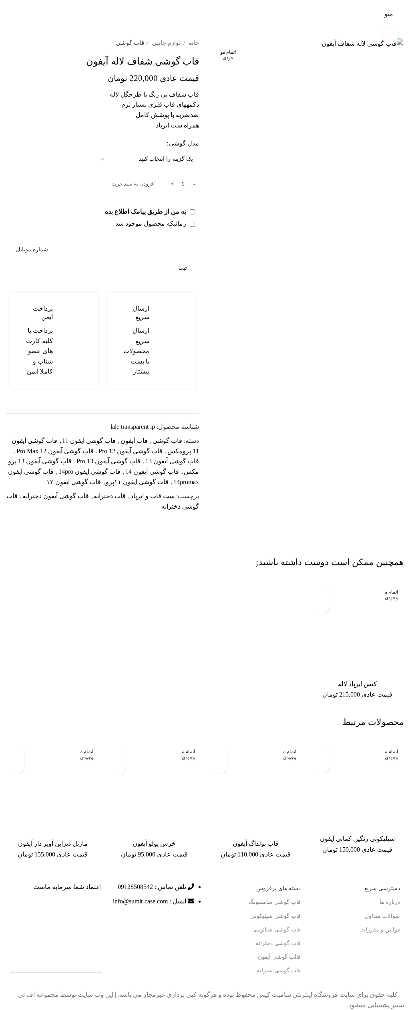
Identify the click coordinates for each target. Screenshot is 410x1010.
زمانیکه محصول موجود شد (151, 223)
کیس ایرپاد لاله (357, 684)
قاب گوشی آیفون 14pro (89, 471)
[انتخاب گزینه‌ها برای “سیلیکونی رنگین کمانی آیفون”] (322, 767)
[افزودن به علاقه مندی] (322, 593)
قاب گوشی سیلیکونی (275, 916)
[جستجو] (9, 14)
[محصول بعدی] (10, 43)
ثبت (183, 268)
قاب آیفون (134, 440)
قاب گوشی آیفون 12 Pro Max (55, 451)
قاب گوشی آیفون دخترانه (55, 496)
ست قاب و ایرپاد (153, 496)
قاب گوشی (130, 42)
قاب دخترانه (110, 496)
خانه (193, 42)
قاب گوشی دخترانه (278, 943)
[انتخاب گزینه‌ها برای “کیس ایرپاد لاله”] (322, 607)
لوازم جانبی (165, 42)
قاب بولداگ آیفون (256, 843)
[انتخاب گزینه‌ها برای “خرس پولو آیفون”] (119, 767)
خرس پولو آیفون (154, 843)
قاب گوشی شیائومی (276, 930)
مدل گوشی (184, 143)
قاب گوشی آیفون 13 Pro (108, 461)
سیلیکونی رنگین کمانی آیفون (357, 838)
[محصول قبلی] (26, 43)
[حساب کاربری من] (373, 14)
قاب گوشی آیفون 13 (172, 461)
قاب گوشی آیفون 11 (89, 440)
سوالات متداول (382, 916)
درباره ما (390, 902)
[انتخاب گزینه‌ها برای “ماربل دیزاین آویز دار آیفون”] (17, 767)
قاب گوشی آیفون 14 (152, 471)
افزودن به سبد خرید (133, 184)
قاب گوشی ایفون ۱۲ (73, 482)
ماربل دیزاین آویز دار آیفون (53, 843)
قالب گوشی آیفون (279, 957)
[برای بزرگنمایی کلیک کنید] (390, 36)
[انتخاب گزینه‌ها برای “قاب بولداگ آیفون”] (220, 767)
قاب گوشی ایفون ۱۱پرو (137, 482)
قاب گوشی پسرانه (279, 971)
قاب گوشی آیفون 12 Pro (130, 451)
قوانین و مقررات (380, 930)
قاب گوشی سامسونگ (275, 902)
